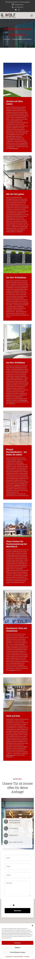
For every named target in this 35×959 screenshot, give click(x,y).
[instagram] (19, 10)
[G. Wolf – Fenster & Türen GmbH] (8, 15)
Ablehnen (17, 947)
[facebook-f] (16, 10)
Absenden (17, 911)
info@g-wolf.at (19, 4)
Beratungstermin (13, 148)
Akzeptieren (17, 943)
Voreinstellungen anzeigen (17, 952)
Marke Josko (23, 400)
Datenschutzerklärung (18, 956)
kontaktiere (17, 485)
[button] (32, 925)
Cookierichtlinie (9, 956)
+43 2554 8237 (18, 7)
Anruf (12, 230)
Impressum (26, 956)
